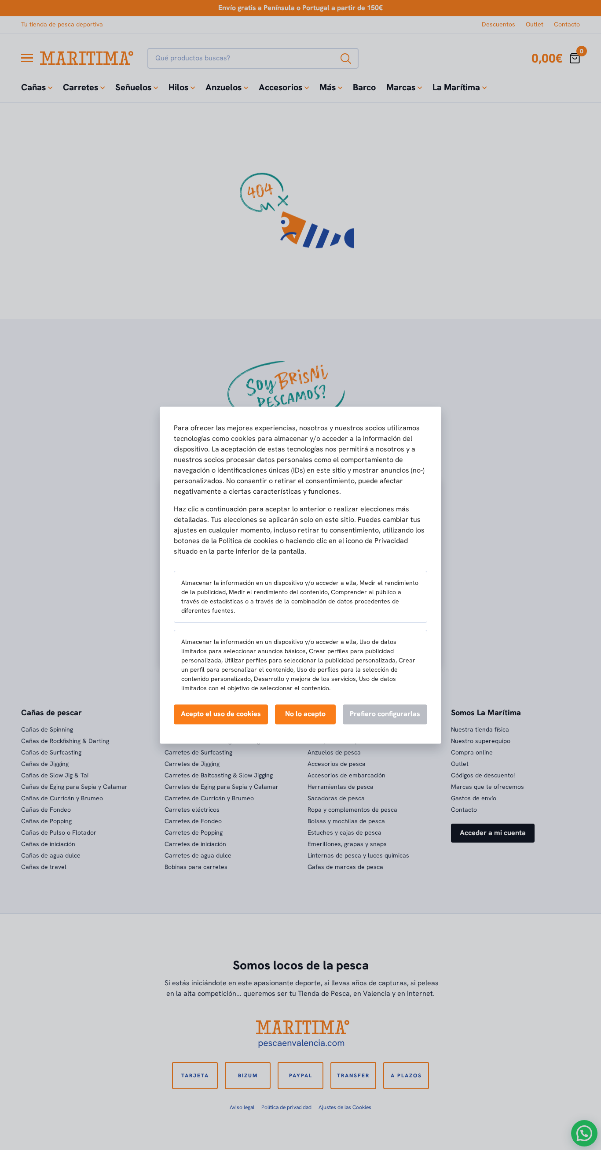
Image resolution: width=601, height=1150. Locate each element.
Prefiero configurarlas (385, 713)
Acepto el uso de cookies (221, 713)
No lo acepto (305, 713)
